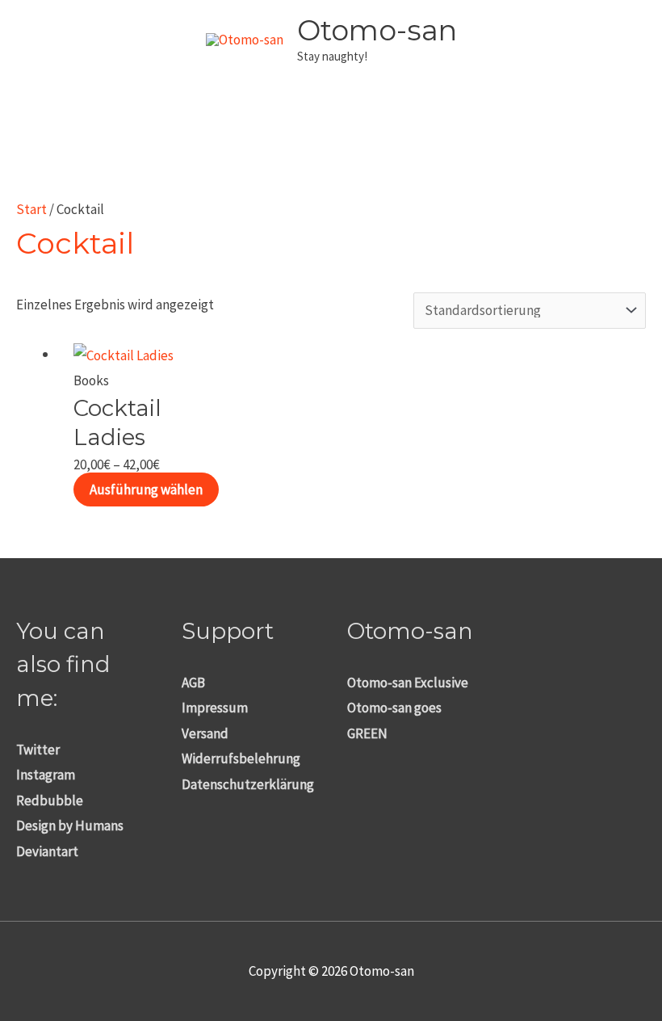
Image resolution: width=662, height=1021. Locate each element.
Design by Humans (70, 825)
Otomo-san (377, 30)
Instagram (45, 775)
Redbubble (49, 800)
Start (31, 209)
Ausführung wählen (146, 489)
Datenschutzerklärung (248, 784)
